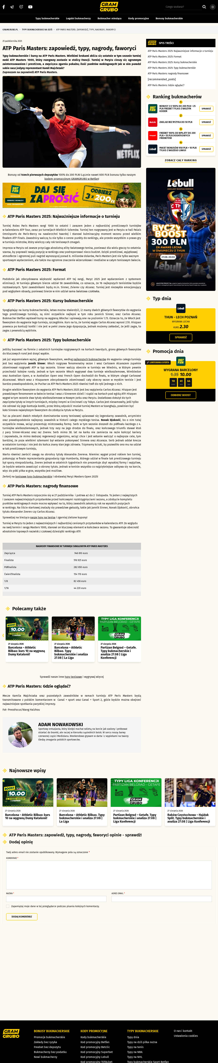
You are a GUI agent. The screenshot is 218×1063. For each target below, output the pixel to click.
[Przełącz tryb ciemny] (212, 7)
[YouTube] (30, 6)
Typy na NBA (134, 1052)
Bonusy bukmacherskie (169, 18)
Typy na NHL (134, 1057)
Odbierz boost (181, 395)
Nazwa (10, 893)
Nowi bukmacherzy (45, 1057)
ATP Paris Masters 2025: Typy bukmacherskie (172, 67)
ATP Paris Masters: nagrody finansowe (168, 73)
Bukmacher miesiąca (109, 18)
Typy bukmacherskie (47, 18)
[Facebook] (4, 7)
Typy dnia (133, 1037)
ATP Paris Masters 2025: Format (164, 56)
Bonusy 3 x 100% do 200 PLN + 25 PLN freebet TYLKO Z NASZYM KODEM (177, 108)
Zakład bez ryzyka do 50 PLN (175, 122)
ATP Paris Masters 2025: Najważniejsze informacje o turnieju (180, 51)
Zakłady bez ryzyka (45, 1042)
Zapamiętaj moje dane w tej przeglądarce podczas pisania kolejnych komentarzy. (55, 906)
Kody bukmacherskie (93, 1037)
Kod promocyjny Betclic (95, 1047)
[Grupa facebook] (21, 7)
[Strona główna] (109, 7)
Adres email (118, 893)
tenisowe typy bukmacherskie (33, 476)
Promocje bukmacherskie (49, 1037)
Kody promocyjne (138, 18)
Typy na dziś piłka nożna (142, 1042)
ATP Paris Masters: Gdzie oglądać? (166, 85)
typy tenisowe (73, 676)
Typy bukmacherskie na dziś (37, 29)
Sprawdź (206, 108)
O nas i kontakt (183, 1030)
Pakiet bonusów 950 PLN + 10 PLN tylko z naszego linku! (178, 149)
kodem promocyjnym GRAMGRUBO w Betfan (71, 178)
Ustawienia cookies (186, 1035)
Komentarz (12, 858)
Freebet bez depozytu (47, 1047)
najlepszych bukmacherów (89, 359)
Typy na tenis (135, 1047)
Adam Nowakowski (60, 724)
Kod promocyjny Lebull (95, 1057)
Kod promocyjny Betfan (95, 1042)
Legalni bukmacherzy (78, 18)
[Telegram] (12, 7)
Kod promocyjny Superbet (97, 1052)
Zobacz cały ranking (181, 160)
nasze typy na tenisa (42, 517)
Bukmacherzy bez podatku (50, 1052)
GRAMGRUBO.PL (10, 29)
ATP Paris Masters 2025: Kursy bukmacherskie (172, 62)
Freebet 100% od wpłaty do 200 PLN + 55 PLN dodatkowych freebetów (177, 135)
